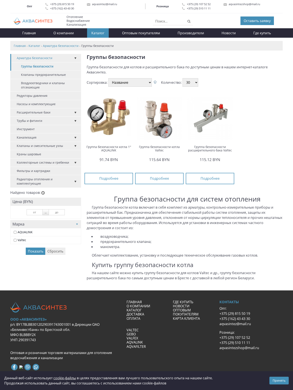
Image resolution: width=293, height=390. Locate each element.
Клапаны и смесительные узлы (40, 146)
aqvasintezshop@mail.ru (244, 4)
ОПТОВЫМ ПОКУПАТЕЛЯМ (186, 312)
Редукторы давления (32, 96)
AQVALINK (135, 342)
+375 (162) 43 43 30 (62, 8)
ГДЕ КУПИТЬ (183, 302)
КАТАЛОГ (134, 310)
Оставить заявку (257, 20)
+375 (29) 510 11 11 (199, 8)
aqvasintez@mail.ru (104, 4)
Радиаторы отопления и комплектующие (35, 181)
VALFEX (132, 338)
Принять (279, 380)
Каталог (97, 33)
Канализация (26, 137)
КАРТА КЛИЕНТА (187, 318)
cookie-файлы (64, 378)
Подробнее (108, 178)
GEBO (131, 334)
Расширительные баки (33, 112)
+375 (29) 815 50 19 (62, 4)
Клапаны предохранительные (43, 75)
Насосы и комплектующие (36, 104)
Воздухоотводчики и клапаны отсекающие (43, 85)
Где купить (262, 33)
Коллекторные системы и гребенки (43, 162)
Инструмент (26, 129)
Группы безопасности (37, 66)
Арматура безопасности (34, 58)
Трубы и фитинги (29, 121)
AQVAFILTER (136, 346)
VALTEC (133, 330)
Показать (35, 251)
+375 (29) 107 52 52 (199, 4)
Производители (191, 33)
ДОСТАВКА (135, 314)
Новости (229, 33)
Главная (29, 33)
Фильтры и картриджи (33, 171)
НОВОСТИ (181, 306)
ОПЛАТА (133, 318)
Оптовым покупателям (141, 33)
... (46, 212)
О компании (63, 33)
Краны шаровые (29, 154)
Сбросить (55, 251)
